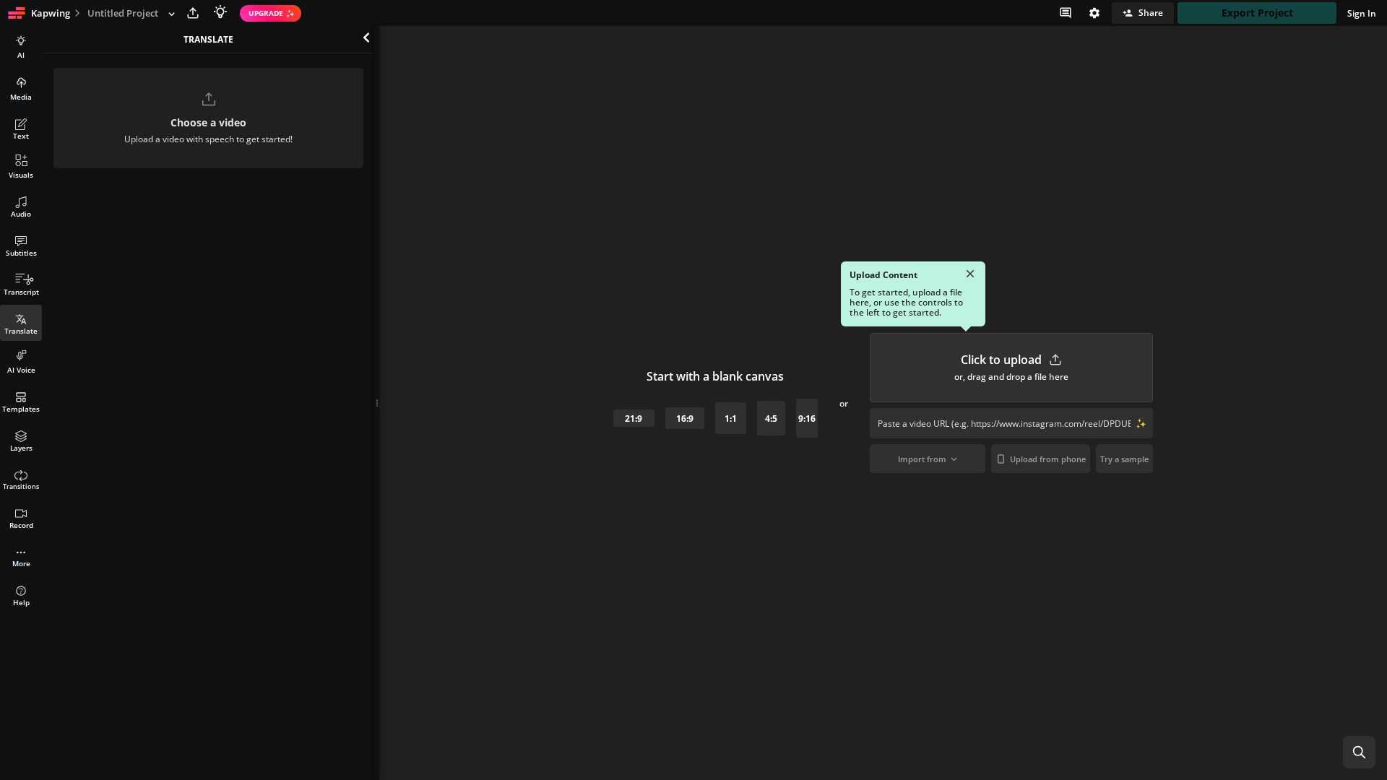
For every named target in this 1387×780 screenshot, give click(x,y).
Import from (922, 459)
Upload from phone (1048, 459)
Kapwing (50, 13)
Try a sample (1124, 459)
